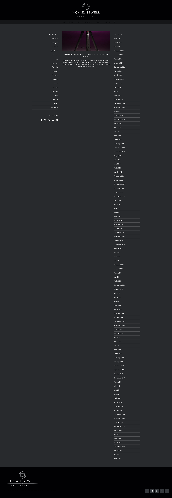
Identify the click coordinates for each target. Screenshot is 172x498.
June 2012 (117, 342)
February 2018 (119, 176)
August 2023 (118, 59)
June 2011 (117, 390)
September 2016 (119, 245)
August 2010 (118, 430)
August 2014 (118, 273)
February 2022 (119, 79)
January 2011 (118, 410)
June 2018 (117, 164)
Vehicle (55, 99)
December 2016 (119, 233)
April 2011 (117, 398)
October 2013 (118, 289)
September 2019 (119, 120)
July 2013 (117, 293)
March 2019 (118, 140)
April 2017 (117, 216)
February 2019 (119, 144)
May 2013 (117, 301)
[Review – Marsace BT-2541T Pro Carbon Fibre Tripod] (86, 41)
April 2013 (117, 305)
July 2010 (117, 434)
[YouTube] (57, 120)
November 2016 (119, 237)
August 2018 (118, 156)
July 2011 (117, 386)
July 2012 (117, 338)
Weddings (54, 107)
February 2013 (119, 313)
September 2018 (119, 152)
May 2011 (117, 394)
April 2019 (117, 136)
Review (55, 79)
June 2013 (117, 297)
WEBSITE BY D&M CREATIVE (36, 491)
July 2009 (117, 455)
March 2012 (118, 354)
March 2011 (118, 402)
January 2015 (118, 269)
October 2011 (118, 374)
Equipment (54, 55)
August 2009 (118, 451)
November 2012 (119, 325)
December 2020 (119, 103)
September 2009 (119, 447)
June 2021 (117, 91)
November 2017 (119, 188)
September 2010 (119, 426)
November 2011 (119, 370)
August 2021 (118, 87)
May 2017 (117, 212)
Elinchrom (54, 51)
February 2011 (119, 406)
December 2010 (119, 414)
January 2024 (118, 55)
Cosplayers (54, 43)
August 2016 (118, 249)
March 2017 (118, 220)
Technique (54, 91)
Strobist (55, 87)
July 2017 (117, 204)
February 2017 (119, 224)
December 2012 (119, 321)
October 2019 (118, 115)
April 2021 (117, 95)
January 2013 (118, 317)
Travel (56, 95)
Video (56, 103)
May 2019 (117, 132)
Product (55, 71)
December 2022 (119, 67)
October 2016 (118, 241)
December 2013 (119, 285)
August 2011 (118, 382)
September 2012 (119, 334)
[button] (114, 22)
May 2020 (117, 111)
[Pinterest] (49, 120)
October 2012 (118, 329)
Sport (56, 83)
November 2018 (119, 148)
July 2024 (117, 47)
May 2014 (117, 277)
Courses (55, 47)
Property (55, 75)
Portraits (55, 67)
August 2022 (118, 71)
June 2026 (117, 39)
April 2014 (117, 281)
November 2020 (119, 107)
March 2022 (118, 75)
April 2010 (117, 438)
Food (56, 59)
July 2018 (117, 160)
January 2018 (118, 180)
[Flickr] (53, 120)
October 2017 (118, 192)
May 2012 (117, 346)
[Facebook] (41, 120)
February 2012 (119, 358)
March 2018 (118, 172)
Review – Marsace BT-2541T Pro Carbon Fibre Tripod (86, 55)
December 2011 (119, 366)
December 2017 (119, 184)
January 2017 (118, 229)
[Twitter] (45, 120)
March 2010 (118, 443)
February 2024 (119, 51)
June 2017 (117, 208)
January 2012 (118, 362)
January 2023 (118, 63)
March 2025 (118, 43)
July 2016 (117, 253)
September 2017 (119, 196)
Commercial (54, 39)
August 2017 (118, 200)
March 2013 (118, 309)
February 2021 (119, 99)
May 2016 (117, 261)
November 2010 (119, 418)
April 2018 (117, 168)
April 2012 (117, 350)
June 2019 (117, 128)
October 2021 (118, 83)
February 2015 (119, 265)
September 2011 (119, 378)
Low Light (55, 63)
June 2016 (117, 257)
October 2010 (118, 422)
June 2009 (117, 459)
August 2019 (118, 124)
